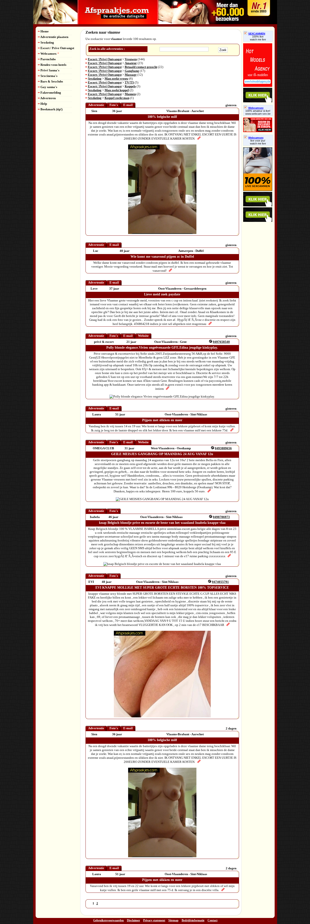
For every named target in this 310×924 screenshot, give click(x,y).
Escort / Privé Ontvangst (105, 59)
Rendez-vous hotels (53, 65)
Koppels (130, 86)
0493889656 (223, 448)
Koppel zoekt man (117, 98)
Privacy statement (154, 920)
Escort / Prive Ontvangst (57, 48)
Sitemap (173, 920)
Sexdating (47, 42)
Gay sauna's (48, 87)
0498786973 (221, 517)
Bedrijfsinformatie (193, 920)
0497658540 (221, 342)
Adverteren (48, 98)
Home (44, 31)
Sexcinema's (48, 76)
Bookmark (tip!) (51, 109)
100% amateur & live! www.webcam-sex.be (258, 112)
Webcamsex (49, 53)
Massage (131, 74)
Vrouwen (131, 59)
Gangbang (132, 71)
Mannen (130, 94)
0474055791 (220, 582)
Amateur (131, 63)
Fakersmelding (50, 92)
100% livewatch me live (258, 38)
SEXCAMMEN (256, 33)
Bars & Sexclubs (51, 81)
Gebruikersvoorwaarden (108, 920)
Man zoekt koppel (117, 90)
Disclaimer (133, 920)
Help (43, 103)
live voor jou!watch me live (258, 142)
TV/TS (129, 82)
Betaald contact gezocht (141, 67)
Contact (212, 920)
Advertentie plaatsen (54, 37)
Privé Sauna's (49, 70)
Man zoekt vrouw (116, 78)
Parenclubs (48, 59)
